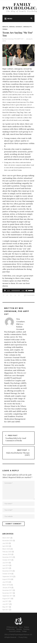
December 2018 (7, 571)
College (24, 631)
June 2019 (5, 565)
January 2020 (6, 554)
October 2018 (6, 573)
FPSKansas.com (12, 627)
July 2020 (5, 543)
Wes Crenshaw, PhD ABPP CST (14, 39)
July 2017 (5, 601)
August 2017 (6, 598)
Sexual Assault (15, 26)
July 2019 (5, 562)
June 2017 (5, 604)
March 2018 (6, 585)
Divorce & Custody (15, 631)
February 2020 (6, 551)
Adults (5, 26)
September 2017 (7, 596)
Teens (4, 29)
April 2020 (5, 546)
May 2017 (5, 607)
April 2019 (5, 568)
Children (26, 627)
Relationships (10, 629)
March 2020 (6, 549)
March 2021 (6, 538)
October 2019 (6, 560)
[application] (18, 291)
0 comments (31, 295)
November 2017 (7, 593)
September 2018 (7, 576)
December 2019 (7, 557)
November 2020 (7, 540)
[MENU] (4, 18)
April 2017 (5, 609)
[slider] (31, 290)
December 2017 (7, 590)
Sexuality (27, 26)
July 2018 (5, 582)
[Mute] (26, 291)
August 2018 (6, 579)
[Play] (5, 291)
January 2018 (6, 587)
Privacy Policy (23, 637)
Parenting (26, 629)
